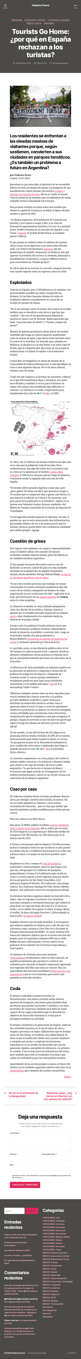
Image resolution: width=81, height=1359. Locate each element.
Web (11, 1165)
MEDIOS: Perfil (49, 1297)
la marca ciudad (32, 916)
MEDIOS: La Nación (51, 1288)
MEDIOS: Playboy (50, 1301)
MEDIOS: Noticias (50, 1291)
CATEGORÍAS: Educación (54, 1230)
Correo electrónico (49, 1154)
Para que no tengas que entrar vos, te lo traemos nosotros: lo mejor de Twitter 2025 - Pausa (21, 1288)
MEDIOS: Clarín (49, 1269)
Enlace (67, 1076)
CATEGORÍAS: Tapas (52, 1249)
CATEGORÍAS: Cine (51, 1218)
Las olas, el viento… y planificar (18, 1255)
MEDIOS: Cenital (34, 23)
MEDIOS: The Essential (53, 1304)
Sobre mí (47, 1313)
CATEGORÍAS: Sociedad (54, 1246)
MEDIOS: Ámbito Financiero (55, 1253)
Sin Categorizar (50, 1310)
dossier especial (48, 597)
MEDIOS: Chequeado (52, 1265)
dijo (48, 393)
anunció (22, 233)
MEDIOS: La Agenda (52, 1285)
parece (13, 616)
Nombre (13, 1154)
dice (48, 749)
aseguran (48, 249)
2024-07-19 (41, 63)
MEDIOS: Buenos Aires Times (56, 1259)
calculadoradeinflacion (14, 1328)
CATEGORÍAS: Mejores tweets (56, 1237)
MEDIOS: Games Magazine (55, 1278)
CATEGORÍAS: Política (53, 1243)
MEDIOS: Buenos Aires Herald (56, 1256)
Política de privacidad (37, 1353)
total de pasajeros (51, 863)
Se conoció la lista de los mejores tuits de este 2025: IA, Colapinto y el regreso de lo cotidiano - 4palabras (20, 1310)
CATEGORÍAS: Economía (58, 20)
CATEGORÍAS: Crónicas (53, 1224)
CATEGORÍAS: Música (52, 1240)
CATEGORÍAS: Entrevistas (54, 1234)
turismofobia (17, 1070)
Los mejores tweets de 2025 (17, 1250)
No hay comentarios (60, 63)
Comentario (15, 1133)
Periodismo (17, 20)
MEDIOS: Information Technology (58, 1281)
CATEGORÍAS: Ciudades (34, 20)
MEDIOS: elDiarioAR (51, 1275)
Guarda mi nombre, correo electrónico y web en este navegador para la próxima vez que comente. (41, 1177)
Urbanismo (49, 23)
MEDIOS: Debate (50, 1272)
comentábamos (18, 957)
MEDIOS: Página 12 (51, 1294)
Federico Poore (40, 5)
